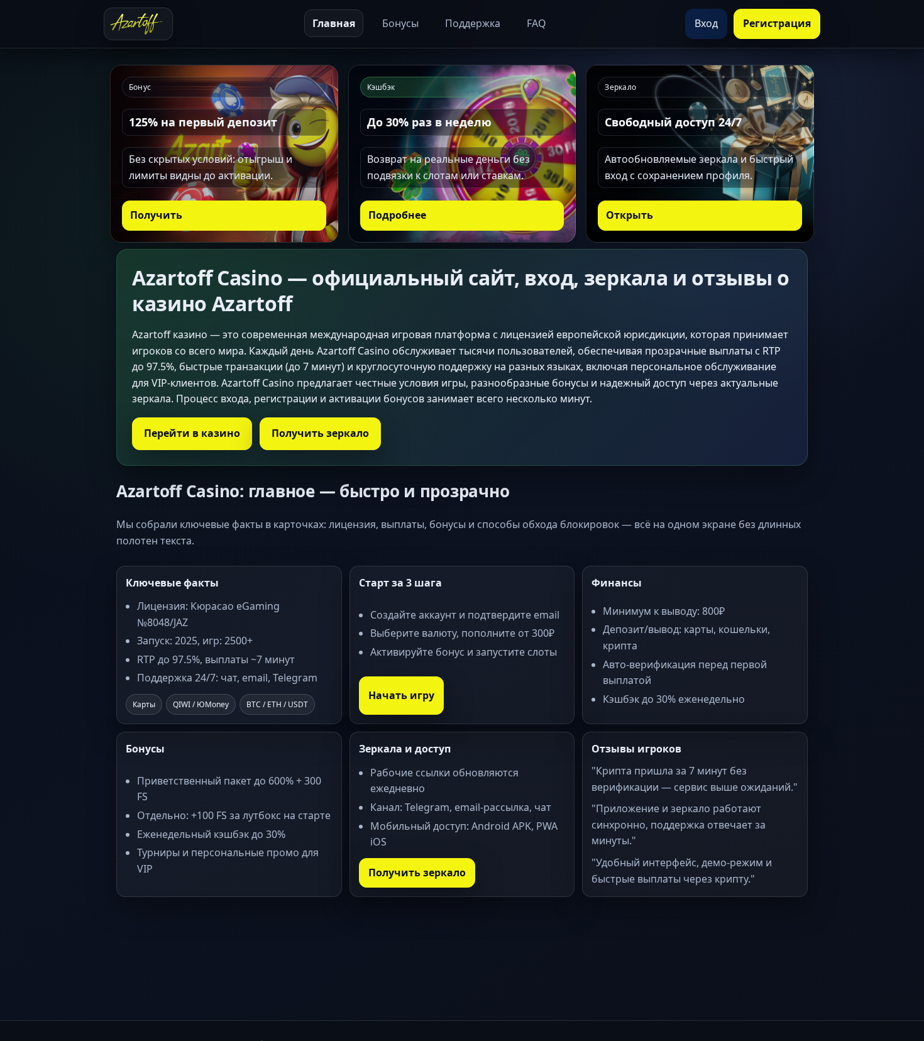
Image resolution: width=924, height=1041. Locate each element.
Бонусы (400, 23)
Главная (333, 23)
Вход (706, 23)
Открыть (629, 215)
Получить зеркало (320, 433)
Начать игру (401, 695)
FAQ (536, 23)
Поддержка (472, 23)
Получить (156, 215)
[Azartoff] (138, 24)
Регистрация (777, 23)
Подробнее (397, 215)
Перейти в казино (192, 433)
